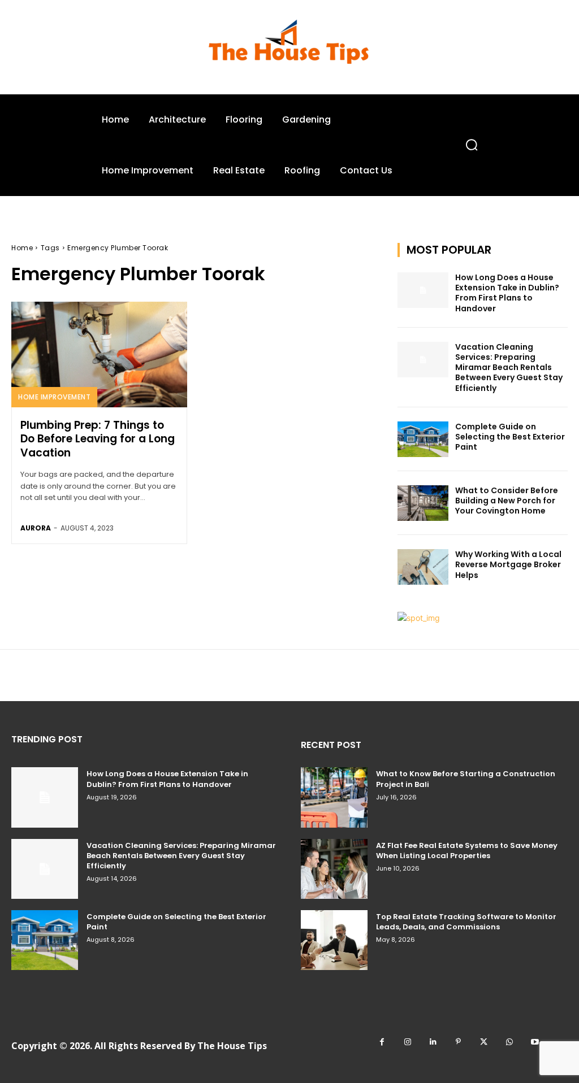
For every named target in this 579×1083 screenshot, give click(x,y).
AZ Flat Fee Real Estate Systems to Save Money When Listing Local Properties (467, 850)
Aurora (35, 528)
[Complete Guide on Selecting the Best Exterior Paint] (422, 439)
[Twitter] (484, 1042)
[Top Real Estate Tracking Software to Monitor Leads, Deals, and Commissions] (334, 940)
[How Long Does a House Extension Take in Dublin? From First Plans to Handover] (422, 290)
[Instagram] (407, 1042)
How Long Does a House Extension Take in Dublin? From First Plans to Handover (507, 293)
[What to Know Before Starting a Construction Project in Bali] (334, 797)
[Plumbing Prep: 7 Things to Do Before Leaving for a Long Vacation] (99, 354)
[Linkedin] (433, 1042)
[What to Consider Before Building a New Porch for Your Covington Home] (422, 503)
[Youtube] (535, 1042)
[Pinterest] (458, 1042)
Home (22, 248)
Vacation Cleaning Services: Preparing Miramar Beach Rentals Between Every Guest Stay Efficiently (509, 367)
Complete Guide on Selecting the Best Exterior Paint (510, 437)
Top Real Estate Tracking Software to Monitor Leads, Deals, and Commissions (466, 921)
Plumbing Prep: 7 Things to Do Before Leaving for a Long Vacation (97, 438)
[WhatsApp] (509, 1042)
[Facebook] (382, 1042)
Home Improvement (54, 397)
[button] (471, 145)
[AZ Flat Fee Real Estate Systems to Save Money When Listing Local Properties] (334, 869)
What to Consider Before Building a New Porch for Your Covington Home (506, 500)
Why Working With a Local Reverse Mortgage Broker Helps (508, 564)
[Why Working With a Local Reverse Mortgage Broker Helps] (422, 567)
